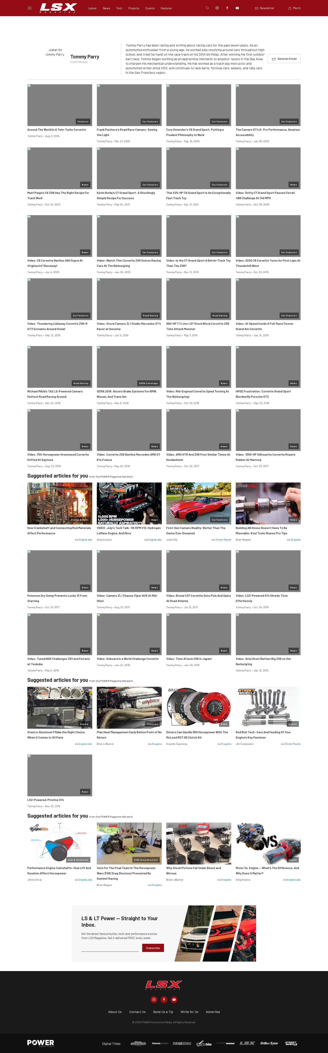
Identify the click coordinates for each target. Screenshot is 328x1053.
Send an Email (287, 58)
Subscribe (153, 948)
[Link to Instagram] (217, 8)
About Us (115, 1012)
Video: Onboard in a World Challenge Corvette (128, 658)
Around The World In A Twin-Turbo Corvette (56, 129)
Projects (133, 8)
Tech (119, 8)
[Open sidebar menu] (29, 8)
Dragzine (296, 539)
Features (166, 8)
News (106, 8)
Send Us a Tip (163, 1012)
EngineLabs (85, 539)
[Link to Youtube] (237, 8)
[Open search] (207, 7)
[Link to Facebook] (227, 8)
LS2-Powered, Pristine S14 (45, 800)
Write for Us (189, 1012)
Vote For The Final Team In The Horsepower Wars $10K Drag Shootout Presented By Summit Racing (126, 873)
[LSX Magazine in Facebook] (164, 999)
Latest (92, 8)
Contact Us (137, 1012)
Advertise (213, 1012)
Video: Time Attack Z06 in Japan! (189, 658)
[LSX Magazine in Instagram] (154, 999)
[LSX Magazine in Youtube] (174, 999)
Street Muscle (223, 539)
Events (150, 8)
